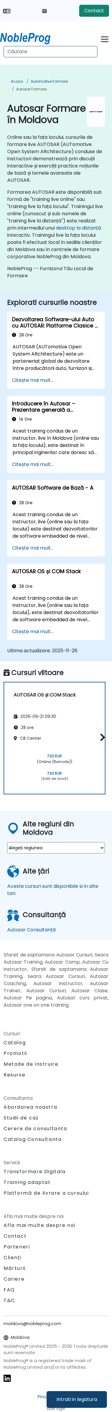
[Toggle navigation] (104, 38)
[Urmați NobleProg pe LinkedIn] (7, 1377)
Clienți (12, 1257)
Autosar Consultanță (31, 929)
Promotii (15, 1053)
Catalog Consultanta (33, 1139)
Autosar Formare (31, 89)
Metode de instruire (31, 1064)
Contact (94, 10)
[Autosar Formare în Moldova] (31, 37)
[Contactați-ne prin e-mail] (44, 10)
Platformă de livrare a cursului (46, 1193)
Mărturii (15, 1268)
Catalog (15, 1042)
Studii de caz (21, 1117)
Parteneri (17, 1246)
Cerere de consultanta (35, 1128)
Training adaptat (27, 1182)
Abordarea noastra (30, 1107)
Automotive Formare (49, 81)
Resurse (14, 1074)
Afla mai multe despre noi (40, 1225)
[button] (101, 737)
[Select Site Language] (6, 10)
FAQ (9, 1289)
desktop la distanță (78, 227)
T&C (9, 1300)
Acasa (17, 81)
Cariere (14, 1279)
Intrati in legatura (76, 1399)
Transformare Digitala (35, 1171)
